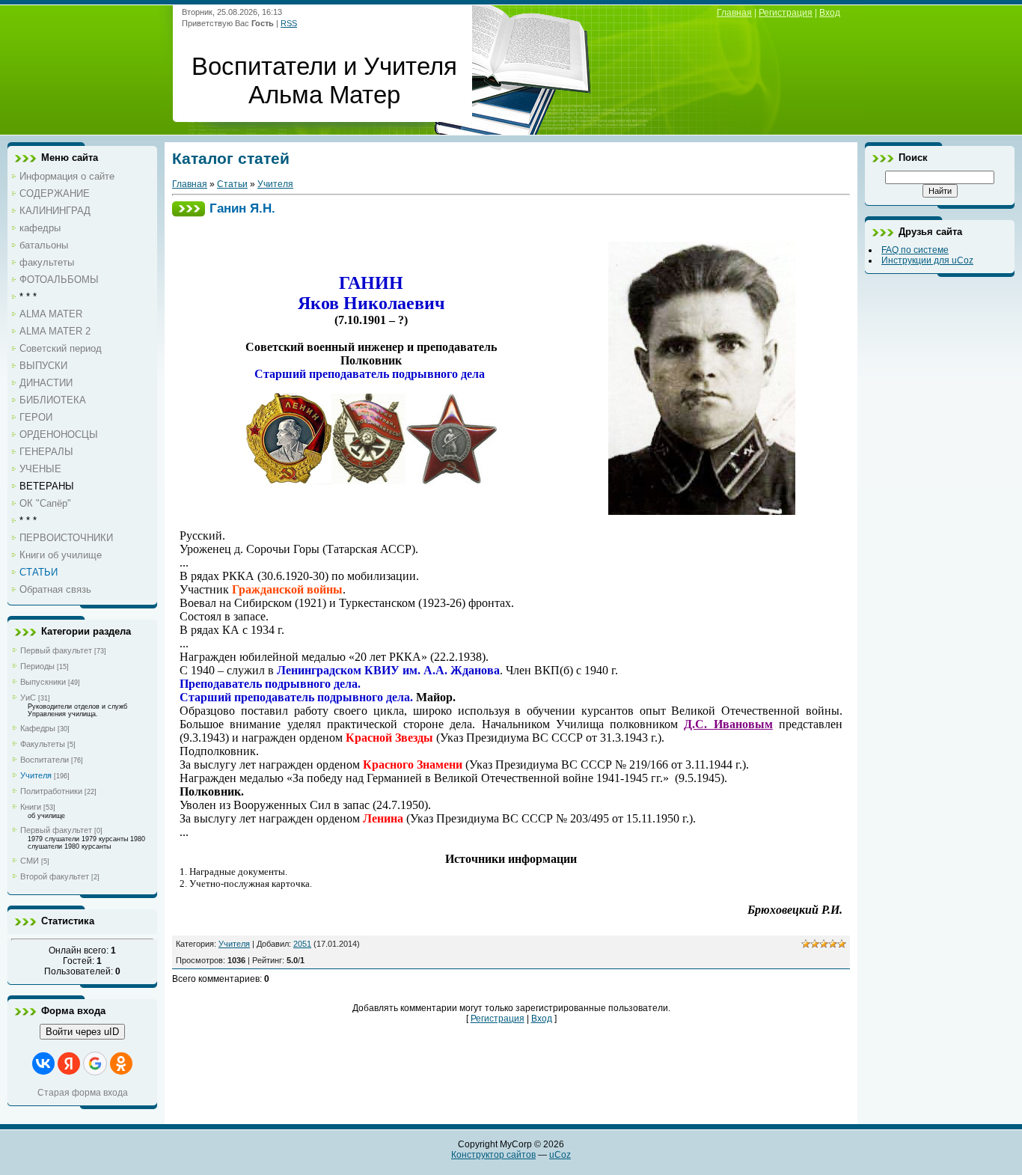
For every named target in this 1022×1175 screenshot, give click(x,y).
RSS (289, 23)
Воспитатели (44, 759)
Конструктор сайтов (493, 1155)
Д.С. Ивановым (728, 724)
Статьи (232, 184)
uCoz (560, 1155)
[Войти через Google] (95, 1063)
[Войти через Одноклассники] (121, 1063)
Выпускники (43, 681)
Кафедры (37, 728)
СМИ (29, 860)
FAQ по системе (915, 250)
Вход (829, 12)
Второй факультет (54, 876)
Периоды (37, 666)
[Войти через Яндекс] (69, 1063)
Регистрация (786, 12)
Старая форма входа (82, 1092)
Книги (30, 806)
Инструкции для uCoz (927, 260)
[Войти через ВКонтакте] (43, 1063)
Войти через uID (82, 1031)
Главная (734, 12)
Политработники (51, 791)
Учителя (36, 775)
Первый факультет (56, 650)
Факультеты (42, 743)
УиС (28, 697)
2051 (302, 943)
